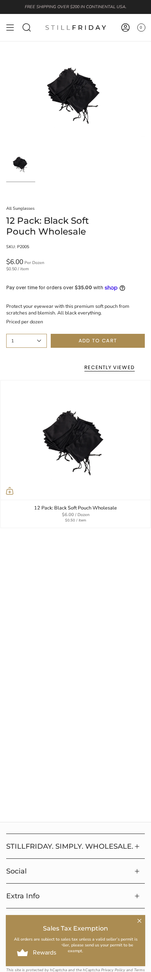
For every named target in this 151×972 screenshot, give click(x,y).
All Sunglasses (20, 208)
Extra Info (22, 896)
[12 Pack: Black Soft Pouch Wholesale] (75, 440)
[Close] (139, 921)
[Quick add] (10, 491)
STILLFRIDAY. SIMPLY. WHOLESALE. (69, 846)
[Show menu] (10, 27)
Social (16, 871)
